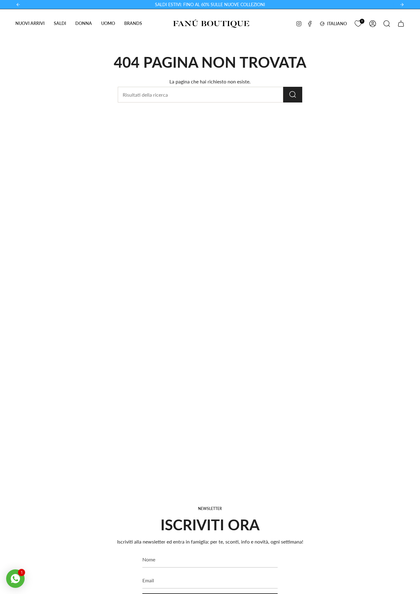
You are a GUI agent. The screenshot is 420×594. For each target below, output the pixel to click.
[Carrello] (401, 23)
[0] (358, 23)
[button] (30, 23)
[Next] (402, 4)
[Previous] (18, 4)
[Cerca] (292, 94)
